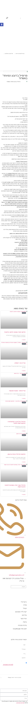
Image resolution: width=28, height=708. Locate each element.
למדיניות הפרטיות (8, 664)
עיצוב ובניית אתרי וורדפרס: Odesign (14, 677)
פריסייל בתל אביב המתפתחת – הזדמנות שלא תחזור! (16, 422)
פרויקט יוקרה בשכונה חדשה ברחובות (14, 332)
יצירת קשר (24, 618)
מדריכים (24, 615)
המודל (25, 608)
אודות (25, 605)
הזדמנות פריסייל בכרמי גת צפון (16, 454)
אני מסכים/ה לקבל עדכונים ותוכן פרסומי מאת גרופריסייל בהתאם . (14, 663)
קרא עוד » (23, 339)
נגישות (25, 622)
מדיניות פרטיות (22, 625)
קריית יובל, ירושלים (20, 363)
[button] (7, 18)
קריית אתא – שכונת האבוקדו (17, 391)
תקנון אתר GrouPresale (20, 629)
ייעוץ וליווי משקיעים (21, 612)
